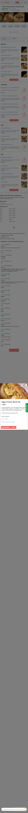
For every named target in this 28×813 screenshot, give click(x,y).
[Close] (26, 385)
